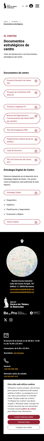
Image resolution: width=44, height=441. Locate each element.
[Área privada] (31, 6)
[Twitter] (5, 320)
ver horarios (19, 353)
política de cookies (28, 409)
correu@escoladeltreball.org (22, 289)
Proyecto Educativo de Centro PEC (19, 81)
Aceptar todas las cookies (23, 417)
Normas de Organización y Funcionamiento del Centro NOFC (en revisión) (20, 118)
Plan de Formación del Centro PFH (19, 160)
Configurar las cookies (24, 427)
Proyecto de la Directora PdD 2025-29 (19, 93)
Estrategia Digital (14, 192)
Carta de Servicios (14, 150)
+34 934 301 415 (11, 376)
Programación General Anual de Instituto (20, 140)
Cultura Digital (13, 222)
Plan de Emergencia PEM (17, 130)
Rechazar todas (24, 422)
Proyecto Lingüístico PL (16, 107)
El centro (10, 36)
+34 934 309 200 (11, 369)
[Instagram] (11, 320)
